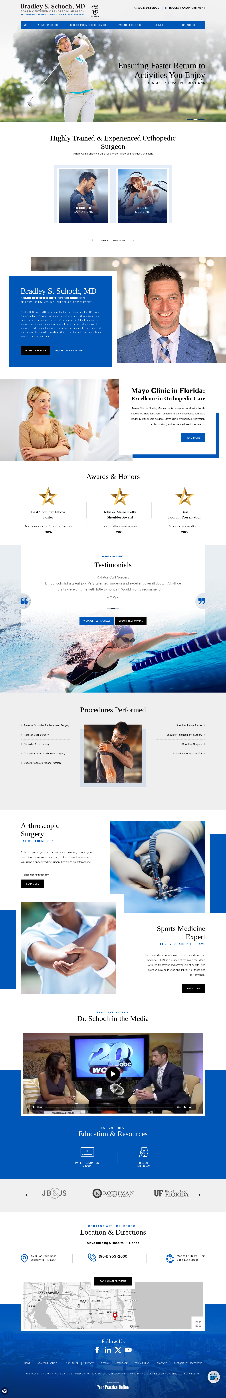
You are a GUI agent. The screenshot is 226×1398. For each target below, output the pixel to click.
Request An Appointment (187, 7)
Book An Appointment (113, 1281)
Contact (162, 1363)
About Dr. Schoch (35, 350)
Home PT (160, 25)
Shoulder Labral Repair (189, 725)
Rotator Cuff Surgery (36, 734)
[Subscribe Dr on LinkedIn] (107, 1350)
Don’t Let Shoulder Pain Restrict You (163, 72)
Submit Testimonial (131, 621)
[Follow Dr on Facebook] (97, 1350)
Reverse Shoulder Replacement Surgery (47, 725)
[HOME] (25, 25)
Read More (193, 437)
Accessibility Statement (188, 1363)
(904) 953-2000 (148, 7)
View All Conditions (113, 240)
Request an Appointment (70, 350)
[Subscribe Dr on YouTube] (128, 1350)
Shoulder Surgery (192, 744)
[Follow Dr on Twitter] (118, 1350)
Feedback (122, 1363)
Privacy (89, 1363)
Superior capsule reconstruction (42, 762)
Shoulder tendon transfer (187, 753)
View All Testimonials (96, 621)
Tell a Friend (142, 1363)
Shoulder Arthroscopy (36, 744)
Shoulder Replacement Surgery (184, 734)
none (213, 1377)
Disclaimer (71, 1363)
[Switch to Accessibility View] (4, 1391)
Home (27, 1363)
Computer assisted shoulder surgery (44, 753)
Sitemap (105, 1363)
